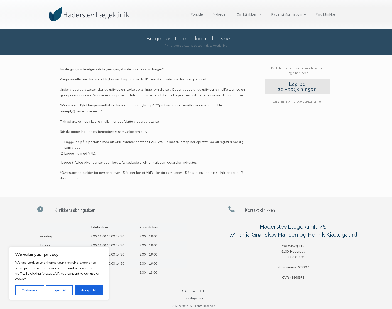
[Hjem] (166, 45)
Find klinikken (326, 14)
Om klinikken (247, 14)
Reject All (59, 290)
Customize (29, 290)
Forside (197, 14)
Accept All (88, 290)
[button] (297, 86)
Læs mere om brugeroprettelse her (297, 101)
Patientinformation (286, 14)
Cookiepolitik (193, 298)
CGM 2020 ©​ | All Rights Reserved (193, 305)
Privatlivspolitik (193, 291)
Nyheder (220, 14)
